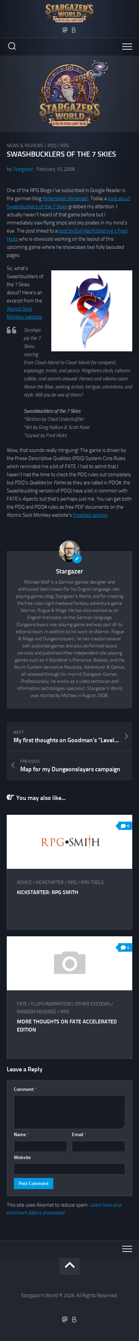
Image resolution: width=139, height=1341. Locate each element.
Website (22, 1157)
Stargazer (23, 169)
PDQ (52, 146)
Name (21, 1134)
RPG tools (92, 882)
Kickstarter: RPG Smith (47, 892)
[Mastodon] (65, 30)
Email (79, 1134)
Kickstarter (50, 882)
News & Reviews (25, 146)
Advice (24, 882)
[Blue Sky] (74, 30)
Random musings (36, 1012)
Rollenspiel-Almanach (65, 198)
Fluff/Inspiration (51, 1004)
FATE (22, 1004)
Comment (25, 1089)
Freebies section (90, 515)
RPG (64, 146)
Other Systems (92, 1004)
